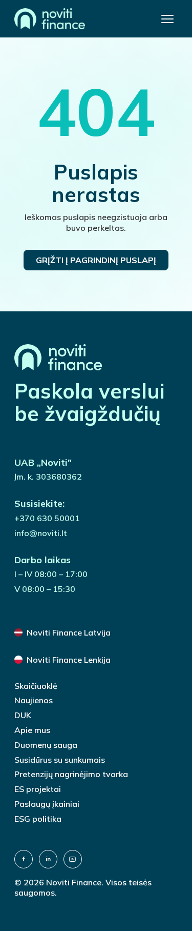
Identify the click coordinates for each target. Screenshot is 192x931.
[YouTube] (72, 859)
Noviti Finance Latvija (69, 632)
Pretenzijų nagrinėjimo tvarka (71, 774)
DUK (22, 715)
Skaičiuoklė (35, 686)
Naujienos (33, 700)
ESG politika (37, 819)
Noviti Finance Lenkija (69, 660)
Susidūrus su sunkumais (59, 760)
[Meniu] (167, 19)
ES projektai (37, 789)
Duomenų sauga (45, 745)
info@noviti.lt (40, 533)
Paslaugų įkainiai (46, 804)
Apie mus (32, 730)
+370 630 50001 (47, 518)
